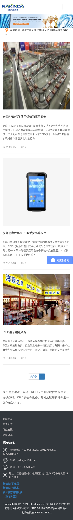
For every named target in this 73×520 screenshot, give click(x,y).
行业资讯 (8, 429)
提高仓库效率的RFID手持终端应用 (24, 232)
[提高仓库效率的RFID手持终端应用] (36, 191)
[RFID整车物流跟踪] (36, 299)
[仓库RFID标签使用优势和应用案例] (36, 75)
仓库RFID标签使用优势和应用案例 (24, 116)
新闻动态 (8, 418)
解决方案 (26, 30)
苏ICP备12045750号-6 (44, 508)
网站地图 (62, 508)
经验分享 (8, 434)
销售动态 (8, 424)
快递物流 (39, 30)
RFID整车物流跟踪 (57, 30)
